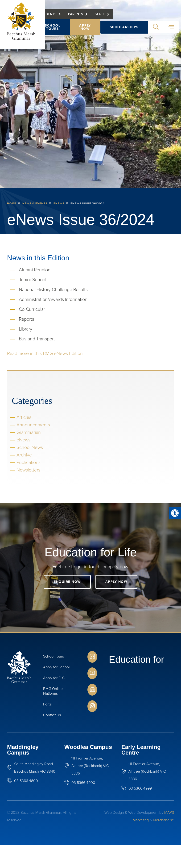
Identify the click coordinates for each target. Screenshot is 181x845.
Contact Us (52, 715)
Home (11, 203)
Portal (47, 704)
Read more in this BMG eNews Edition (45, 353)
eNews (58, 203)
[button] (175, 513)
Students (47, 14)
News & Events (34, 203)
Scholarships (124, 27)
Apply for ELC (54, 678)
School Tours (52, 27)
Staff (100, 14)
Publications (28, 462)
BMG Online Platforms (53, 691)
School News (29, 447)
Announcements (33, 424)
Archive (24, 454)
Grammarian (28, 432)
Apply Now (85, 27)
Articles (23, 417)
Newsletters (28, 469)
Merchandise (163, 820)
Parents (75, 14)
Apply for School (56, 667)
